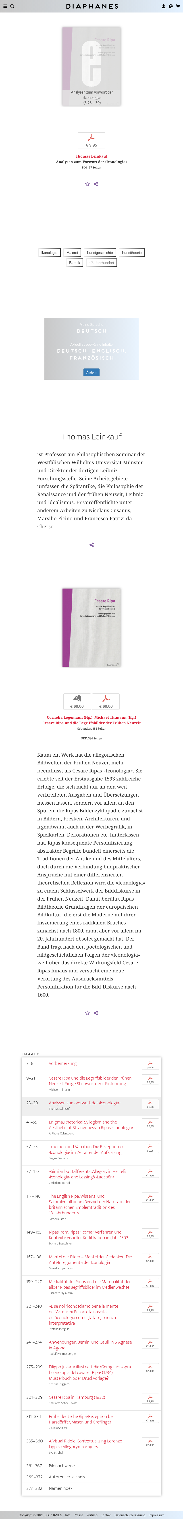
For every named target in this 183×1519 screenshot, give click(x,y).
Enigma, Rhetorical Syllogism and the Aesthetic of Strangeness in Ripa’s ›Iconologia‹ (91, 1125)
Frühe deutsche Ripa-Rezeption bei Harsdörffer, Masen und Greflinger (81, 1419)
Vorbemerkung (63, 1063)
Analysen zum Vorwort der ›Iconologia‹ (84, 1103)
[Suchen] (12, 6)
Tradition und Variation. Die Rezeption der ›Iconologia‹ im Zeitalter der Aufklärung (87, 1149)
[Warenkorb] (178, 6)
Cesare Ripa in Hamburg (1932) (77, 1397)
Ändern (91, 372)
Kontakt (106, 1515)
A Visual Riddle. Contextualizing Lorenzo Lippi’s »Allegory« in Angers (85, 1443)
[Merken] (87, 184)
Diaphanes (92, 6)
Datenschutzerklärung (130, 1515)
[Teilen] (95, 184)
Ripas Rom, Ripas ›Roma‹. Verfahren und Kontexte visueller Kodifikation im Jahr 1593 (88, 1235)
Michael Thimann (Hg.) (115, 717)
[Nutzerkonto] (164, 6)
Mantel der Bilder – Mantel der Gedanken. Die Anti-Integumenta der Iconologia (90, 1259)
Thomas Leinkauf (92, 156)
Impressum (156, 1515)
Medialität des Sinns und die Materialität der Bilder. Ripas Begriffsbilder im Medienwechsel (90, 1284)
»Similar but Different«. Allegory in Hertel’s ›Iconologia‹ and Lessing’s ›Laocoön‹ (87, 1174)
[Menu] (5, 6)
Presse (78, 1515)
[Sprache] (171, 6)
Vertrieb (92, 1515)
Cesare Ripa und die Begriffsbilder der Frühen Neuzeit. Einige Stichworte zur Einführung (90, 1081)
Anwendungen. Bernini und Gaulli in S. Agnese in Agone (90, 1345)
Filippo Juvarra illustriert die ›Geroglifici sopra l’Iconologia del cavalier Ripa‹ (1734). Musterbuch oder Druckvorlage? (90, 1372)
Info (68, 1515)
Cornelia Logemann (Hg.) (69, 717)
